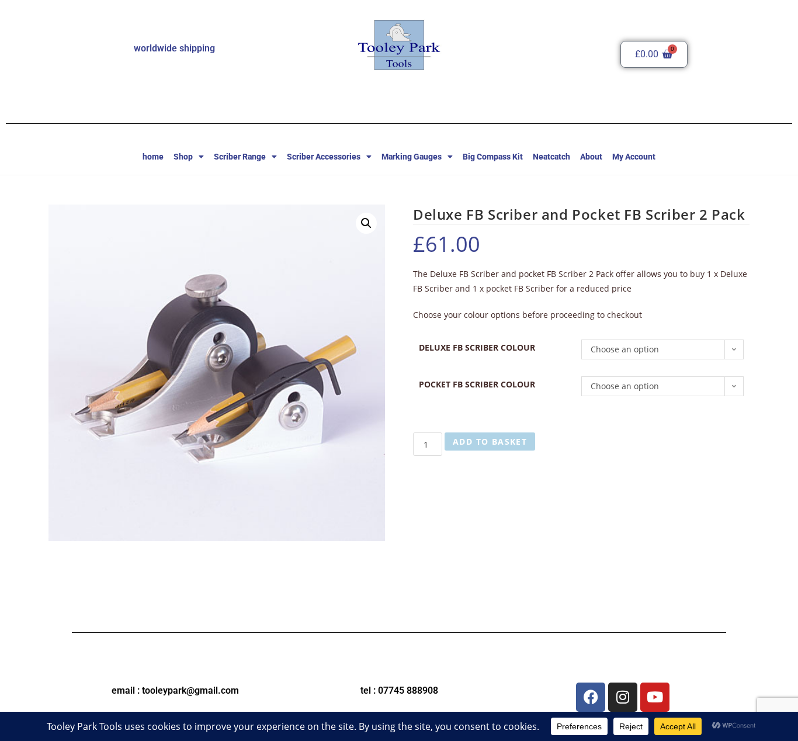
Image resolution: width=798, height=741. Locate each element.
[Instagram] (622, 697)
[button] (366, 223)
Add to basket (490, 441)
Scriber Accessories (323, 156)
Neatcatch (551, 156)
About (591, 156)
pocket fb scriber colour (477, 384)
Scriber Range (240, 156)
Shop (183, 156)
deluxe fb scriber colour (477, 347)
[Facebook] (590, 697)
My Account (633, 156)
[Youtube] (654, 697)
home (153, 156)
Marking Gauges (411, 156)
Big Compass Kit (493, 156)
